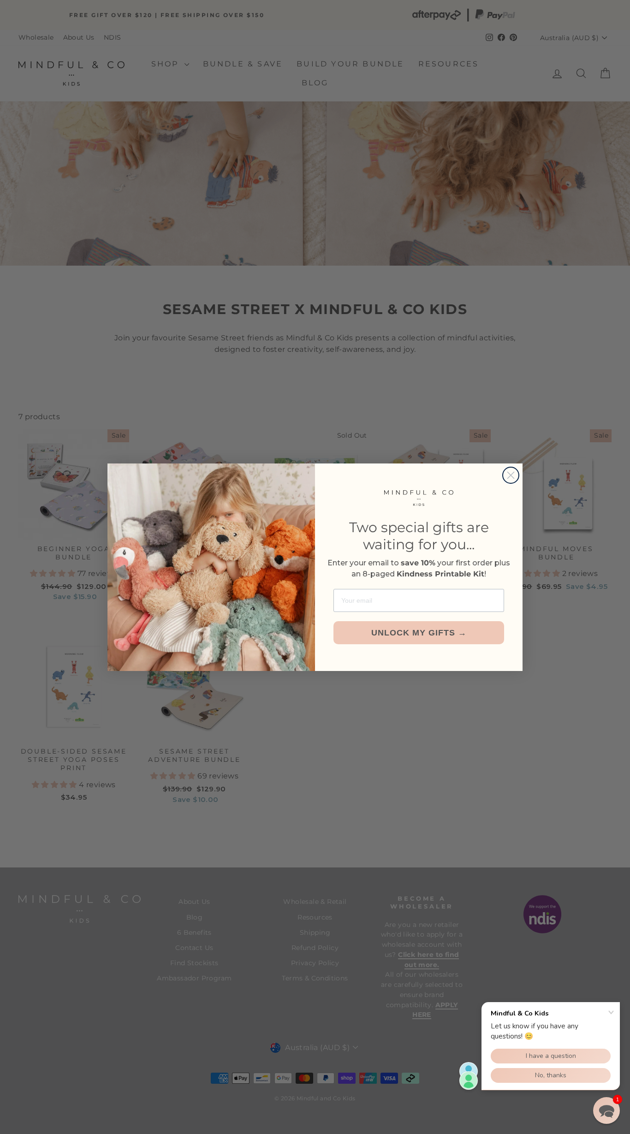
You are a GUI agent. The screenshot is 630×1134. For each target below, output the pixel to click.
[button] (606, 1110)
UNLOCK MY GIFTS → (419, 632)
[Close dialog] (511, 475)
